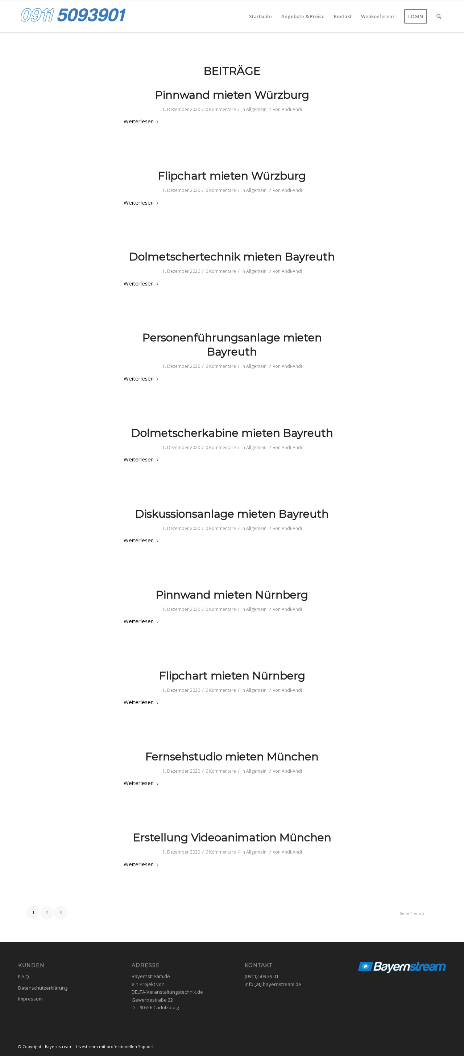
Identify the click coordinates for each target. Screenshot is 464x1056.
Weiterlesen (139, 121)
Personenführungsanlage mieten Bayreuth (232, 344)
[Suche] (439, 16)
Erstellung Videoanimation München (232, 837)
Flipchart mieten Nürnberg (232, 675)
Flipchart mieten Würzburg (232, 175)
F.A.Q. (24, 976)
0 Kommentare (221, 109)
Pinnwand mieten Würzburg (232, 95)
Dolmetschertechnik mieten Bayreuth (232, 256)
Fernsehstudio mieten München (232, 756)
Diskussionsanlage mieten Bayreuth (232, 514)
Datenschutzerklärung (42, 988)
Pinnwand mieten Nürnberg (232, 594)
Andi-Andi (292, 109)
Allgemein (256, 109)
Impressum (30, 998)
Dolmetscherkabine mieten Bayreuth (232, 433)
